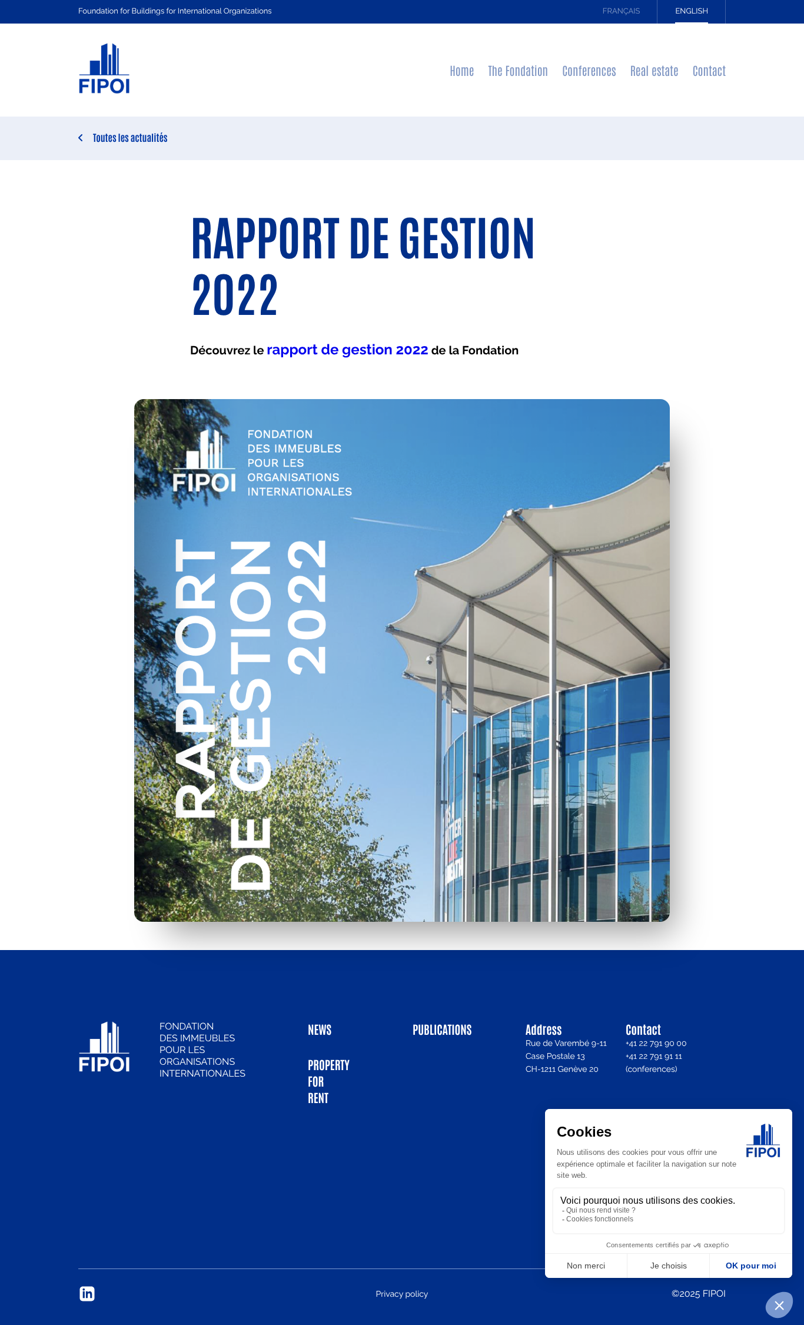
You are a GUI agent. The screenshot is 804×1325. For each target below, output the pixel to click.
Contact (709, 70)
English (691, 11)
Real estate (654, 70)
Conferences (589, 70)
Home (462, 70)
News (319, 1029)
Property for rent (329, 1081)
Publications (433, 1029)
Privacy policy (402, 1294)
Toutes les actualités (130, 138)
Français (621, 11)
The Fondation (518, 70)
